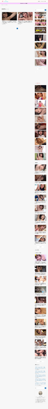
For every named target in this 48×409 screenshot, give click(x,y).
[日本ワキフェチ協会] (5, 1)
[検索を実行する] (45, 10)
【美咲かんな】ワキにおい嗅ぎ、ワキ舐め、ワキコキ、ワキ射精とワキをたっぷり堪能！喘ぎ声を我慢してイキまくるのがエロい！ (40, 368)
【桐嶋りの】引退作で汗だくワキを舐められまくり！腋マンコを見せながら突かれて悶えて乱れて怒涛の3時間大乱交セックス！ (40, 376)
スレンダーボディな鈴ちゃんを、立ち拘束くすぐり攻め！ (40, 41)
